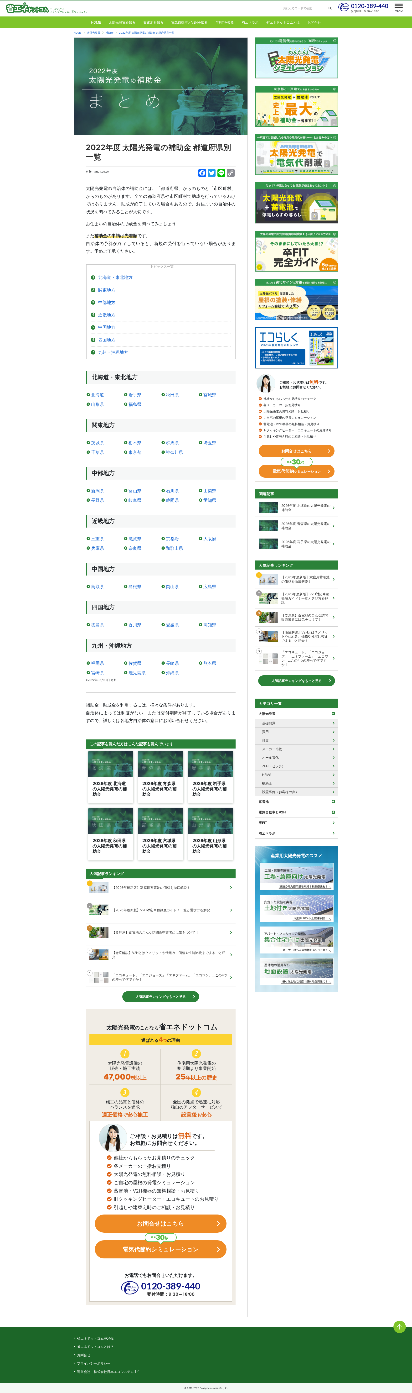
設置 (265, 740)
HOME (96, 22)
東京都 (135, 452)
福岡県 (97, 663)
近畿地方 (106, 314)
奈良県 (135, 548)
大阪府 (209, 538)
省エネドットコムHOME (95, 1338)
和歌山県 (174, 548)
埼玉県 (209, 442)
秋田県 (172, 394)
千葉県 (97, 452)
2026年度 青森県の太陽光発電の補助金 (305, 526)
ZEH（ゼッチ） (273, 766)
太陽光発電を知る (122, 22)
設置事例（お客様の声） (280, 792)
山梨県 (209, 490)
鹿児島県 (137, 672)
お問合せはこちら (160, 1223)
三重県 (97, 538)
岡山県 (172, 586)
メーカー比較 (272, 749)
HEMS (266, 775)
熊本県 (209, 663)
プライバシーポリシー (93, 1363)
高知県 (209, 624)
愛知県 (209, 500)
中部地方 (106, 302)
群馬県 (172, 442)
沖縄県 (172, 672)
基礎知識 (268, 723)
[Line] (221, 173)
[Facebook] (202, 173)
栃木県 (135, 442)
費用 (265, 732)
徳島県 (97, 624)
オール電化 (270, 757)
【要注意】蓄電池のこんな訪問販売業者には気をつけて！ (155, 932)
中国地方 (106, 327)
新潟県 (97, 490)
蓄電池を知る (153, 22)
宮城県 (209, 394)
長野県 (97, 500)
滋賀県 (135, 538)
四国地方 (106, 339)
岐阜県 (135, 500)
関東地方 (106, 290)
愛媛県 (172, 624)
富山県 (135, 490)
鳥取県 (97, 586)
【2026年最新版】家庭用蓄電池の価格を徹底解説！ (151, 887)
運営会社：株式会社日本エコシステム (105, 1372)
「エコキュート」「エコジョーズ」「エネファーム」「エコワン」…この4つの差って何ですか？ (169, 977)
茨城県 (97, 442)
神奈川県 (174, 452)
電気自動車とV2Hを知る (189, 22)
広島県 (209, 586)
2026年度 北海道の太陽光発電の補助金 (305, 507)
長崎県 (172, 663)
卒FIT (263, 823)
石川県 (172, 490)
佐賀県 (135, 663)
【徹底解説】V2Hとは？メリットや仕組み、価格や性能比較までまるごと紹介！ (168, 955)
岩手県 (135, 394)
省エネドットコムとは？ (95, 1347)
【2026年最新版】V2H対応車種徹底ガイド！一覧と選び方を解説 (161, 910)
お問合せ (314, 22)
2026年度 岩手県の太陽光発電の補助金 (305, 544)
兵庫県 (97, 548)
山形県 (97, 404)
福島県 (135, 404)
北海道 (97, 394)
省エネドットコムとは (283, 22)
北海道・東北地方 (115, 277)
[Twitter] (211, 173)
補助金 (267, 783)
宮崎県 (97, 672)
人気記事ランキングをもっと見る (161, 997)
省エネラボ (250, 22)
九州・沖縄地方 (113, 352)
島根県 (135, 586)
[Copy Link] (231, 173)
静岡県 (172, 500)
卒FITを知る (225, 22)
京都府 (172, 538)
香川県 (135, 624)
